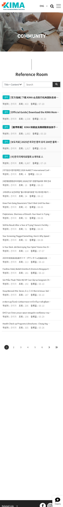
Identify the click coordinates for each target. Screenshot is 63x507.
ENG (42, 5)
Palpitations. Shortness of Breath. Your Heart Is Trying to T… (29, 214)
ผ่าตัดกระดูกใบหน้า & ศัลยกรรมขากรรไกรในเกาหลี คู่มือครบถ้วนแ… (30, 301)
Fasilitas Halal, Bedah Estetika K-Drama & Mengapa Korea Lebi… (31, 269)
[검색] (52, 6)
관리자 (14, 103)
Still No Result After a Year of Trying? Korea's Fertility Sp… (28, 225)
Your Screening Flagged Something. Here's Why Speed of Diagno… (31, 236)
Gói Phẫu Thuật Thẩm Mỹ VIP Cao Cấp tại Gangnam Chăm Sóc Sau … (32, 280)
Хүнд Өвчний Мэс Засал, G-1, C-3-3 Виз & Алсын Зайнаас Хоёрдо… (32, 291)
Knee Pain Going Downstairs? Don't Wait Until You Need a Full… (30, 203)
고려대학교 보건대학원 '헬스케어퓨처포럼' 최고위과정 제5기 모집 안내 (30, 192)
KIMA (13, 6)
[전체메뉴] (58, 6)
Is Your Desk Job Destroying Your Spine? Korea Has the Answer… (30, 247)
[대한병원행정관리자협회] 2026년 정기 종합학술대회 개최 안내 (27, 181)
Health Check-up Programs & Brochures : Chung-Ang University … (31, 323)
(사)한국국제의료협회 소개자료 (25, 156)
